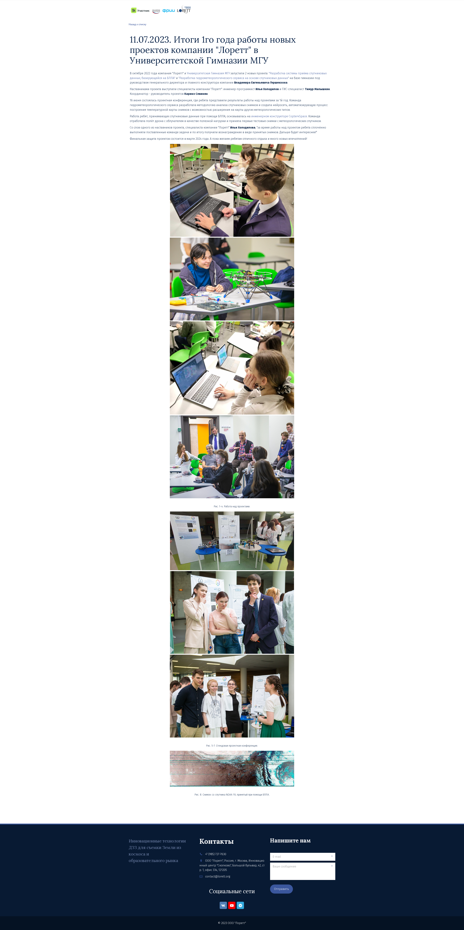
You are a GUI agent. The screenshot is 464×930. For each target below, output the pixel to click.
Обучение (219, 10)
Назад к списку (137, 24)
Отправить (281, 889)
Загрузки (296, 10)
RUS (323, 10)
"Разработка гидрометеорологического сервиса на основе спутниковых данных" (234, 78)
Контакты (256, 10)
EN (332, 10)
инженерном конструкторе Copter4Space (279, 116)
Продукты (199, 10)
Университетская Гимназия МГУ (208, 73)
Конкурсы (277, 10)
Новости (237, 10)
